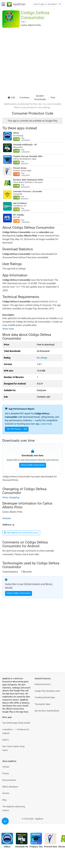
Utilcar (16, 133)
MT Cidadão (18, 215)
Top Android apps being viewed (16, 723)
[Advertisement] (32, 60)
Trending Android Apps (45, 697)
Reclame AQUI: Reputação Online (28, 180)
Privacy (5, 773)
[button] (32, 524)
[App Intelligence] (5, 821)
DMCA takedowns (10, 787)
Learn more (46, 423)
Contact (5, 767)
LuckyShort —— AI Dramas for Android (15, 731)
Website (6, 518)
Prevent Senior (20, 168)
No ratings (42, 357)
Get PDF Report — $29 (17, 429)
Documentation (9, 780)
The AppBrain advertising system (13, 808)
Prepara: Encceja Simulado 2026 (27, 156)
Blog (4, 800)
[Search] (60, 4)
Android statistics (43, 684)
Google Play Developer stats (47, 691)
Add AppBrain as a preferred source (22, 533)
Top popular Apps (42, 704)
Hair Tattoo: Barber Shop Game (13, 748)
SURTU (5, 740)
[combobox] (45, 4)
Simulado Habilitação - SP (25, 145)
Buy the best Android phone (47, 711)
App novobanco (20, 203)
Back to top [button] (58, 822)
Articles (5, 793)
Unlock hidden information (32, 465)
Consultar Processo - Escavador (27, 191)
